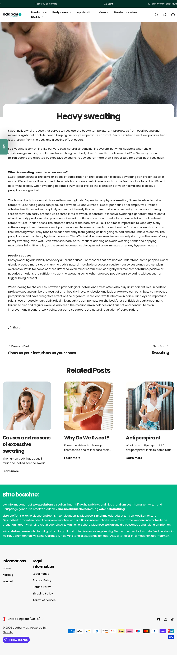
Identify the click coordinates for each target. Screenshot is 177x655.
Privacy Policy (42, 580)
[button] (4, 147)
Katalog (8, 575)
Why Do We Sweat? (86, 437)
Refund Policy (42, 587)
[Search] (156, 14)
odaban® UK (21, 628)
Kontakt (8, 581)
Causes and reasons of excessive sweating (26, 444)
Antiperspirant (143, 437)
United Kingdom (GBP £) (23, 619)
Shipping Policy (43, 594)
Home (7, 568)
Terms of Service (44, 600)
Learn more (11, 471)
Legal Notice (41, 574)
